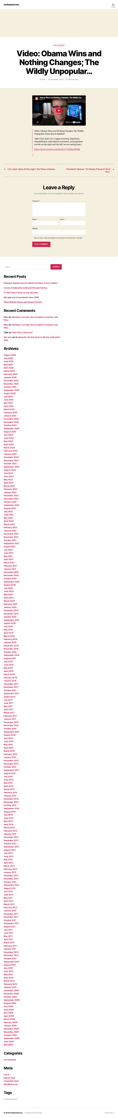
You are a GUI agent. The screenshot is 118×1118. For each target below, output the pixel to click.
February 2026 (10, 374)
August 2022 (10, 508)
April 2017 (8, 709)
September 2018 (11, 655)
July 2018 (8, 661)
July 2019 (8, 626)
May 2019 (8, 630)
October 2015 (10, 767)
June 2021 (8, 553)
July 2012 (8, 891)
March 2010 (9, 981)
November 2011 (11, 917)
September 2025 (11, 390)
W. (45, 79)
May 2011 (8, 936)
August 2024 (10, 432)
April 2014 (8, 824)
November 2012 (11, 879)
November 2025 (11, 384)
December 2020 (11, 572)
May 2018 (8, 668)
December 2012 (11, 875)
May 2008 (8, 1045)
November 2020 (11, 575)
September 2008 (11, 1038)
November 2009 (11, 994)
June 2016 (8, 741)
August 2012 (10, 888)
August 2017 (10, 697)
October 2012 (10, 882)
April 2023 (8, 483)
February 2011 (10, 946)
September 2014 (11, 808)
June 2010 (8, 971)
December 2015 (11, 760)
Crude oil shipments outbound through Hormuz (25, 288)
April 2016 (8, 748)
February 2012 (10, 907)
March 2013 (9, 866)
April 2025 (8, 406)
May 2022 (8, 518)
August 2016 (10, 735)
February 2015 (10, 792)
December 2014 (11, 799)
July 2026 (8, 358)
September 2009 (11, 1000)
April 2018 (8, 671)
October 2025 (10, 387)
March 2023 (9, 486)
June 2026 (9, 361)
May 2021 (8, 556)
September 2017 (11, 693)
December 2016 (11, 722)
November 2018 (11, 649)
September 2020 (11, 582)
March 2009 (9, 1019)
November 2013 (11, 840)
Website (35, 228)
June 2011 (8, 933)
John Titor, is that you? (22, 332)
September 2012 (11, 885)
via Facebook (59, 45)
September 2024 (11, 428)
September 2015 (11, 770)
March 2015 (9, 789)
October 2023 (10, 463)
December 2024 (11, 419)
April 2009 (9, 1016)
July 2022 (8, 511)
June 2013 (8, 856)
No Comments (73, 79)
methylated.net (11, 5)
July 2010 (8, 968)
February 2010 (10, 984)
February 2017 (10, 716)
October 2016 (10, 729)
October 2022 (10, 502)
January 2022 (10, 531)
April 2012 (8, 901)
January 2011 (10, 949)
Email (62, 219)
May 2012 (8, 898)
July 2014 (8, 815)
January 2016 (10, 757)
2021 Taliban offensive (10, 1099)
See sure (8, 337)
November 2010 (11, 955)
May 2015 (8, 783)
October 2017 (10, 690)
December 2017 (11, 684)
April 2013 (8, 863)
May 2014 (8, 821)
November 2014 (11, 802)
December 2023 (11, 457)
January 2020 (10, 607)
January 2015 (10, 796)
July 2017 (8, 700)
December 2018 (11, 646)
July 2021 (8, 550)
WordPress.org (11, 1084)
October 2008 (10, 1035)
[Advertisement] (59, 23)
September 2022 (11, 505)
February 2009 (10, 1022)
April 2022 (8, 521)
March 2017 (9, 713)
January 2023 (10, 492)
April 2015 (8, 786)
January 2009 (10, 1025)
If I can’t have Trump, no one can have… (21, 292)
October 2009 (10, 997)
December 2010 (11, 952)
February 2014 (10, 831)
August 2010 (10, 965)
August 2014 (10, 812)
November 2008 (11, 1032)
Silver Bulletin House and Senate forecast (23, 302)
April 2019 (8, 633)
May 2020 (8, 594)
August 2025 (10, 393)
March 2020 (9, 601)
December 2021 (11, 534)
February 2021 (10, 566)
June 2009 (9, 1010)
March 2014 (9, 827)
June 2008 (9, 1041)
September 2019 (11, 620)
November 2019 (11, 614)
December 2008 (11, 1029)
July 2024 (8, 435)
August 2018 (10, 658)
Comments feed (11, 1081)
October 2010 (10, 958)
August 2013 (10, 850)
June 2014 (8, 818)
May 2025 (8, 403)
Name (34, 219)
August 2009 (10, 1003)
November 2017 (11, 687)
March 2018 (9, 674)
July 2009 (8, 1006)
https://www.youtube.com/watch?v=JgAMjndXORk (57, 149)
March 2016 (9, 751)
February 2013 (10, 869)
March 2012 (9, 904)
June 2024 (9, 438)
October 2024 (10, 425)
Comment (36, 201)
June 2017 (8, 703)
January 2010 (10, 987)
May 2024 (8, 441)
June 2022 (9, 515)
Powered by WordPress (33, 1113)
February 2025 (10, 412)
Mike (6, 317)
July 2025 (8, 396)
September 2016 (11, 732)
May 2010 (8, 974)
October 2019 (10, 617)
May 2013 (8, 859)
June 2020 (9, 591)
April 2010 (8, 978)
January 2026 (10, 377)
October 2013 (10, 843)
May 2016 (8, 744)
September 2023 (11, 467)
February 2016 (10, 754)
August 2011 (9, 926)
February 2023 (10, 489)
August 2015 (10, 773)
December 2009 (11, 990)
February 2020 (10, 604)
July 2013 (8, 853)
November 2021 (11, 537)
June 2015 (8, 780)
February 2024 (10, 451)
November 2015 (11, 764)
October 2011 (10, 920)
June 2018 (8, 665)
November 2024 (11, 422)
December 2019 (11, 610)
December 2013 (11, 837)
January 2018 (10, 681)
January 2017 (10, 719)
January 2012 (10, 910)
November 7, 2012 (57, 79)
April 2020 (8, 598)
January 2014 (10, 834)
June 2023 (9, 476)
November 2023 (11, 460)
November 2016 (11, 725)
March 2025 (9, 409)
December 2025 (11, 380)
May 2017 (8, 706)
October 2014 (10, 805)
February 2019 (10, 639)
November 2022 (11, 499)
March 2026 (9, 371)
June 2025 (9, 400)
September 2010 (11, 962)
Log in (6, 1074)
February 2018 (10, 677)
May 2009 (8, 1013)
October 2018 (10, 652)
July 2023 (8, 473)
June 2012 (8, 895)
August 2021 (10, 546)
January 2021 (10, 569)
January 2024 (10, 454)
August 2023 (10, 470)
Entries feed (9, 1078)
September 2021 (11, 543)
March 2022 (9, 524)
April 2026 (8, 368)
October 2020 (10, 578)
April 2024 (8, 444)
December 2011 (11, 914)
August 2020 (10, 585)
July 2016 (8, 738)
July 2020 (8, 588)
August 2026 (10, 355)
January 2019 (10, 642)
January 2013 (10, 872)
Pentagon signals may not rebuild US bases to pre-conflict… (31, 283)
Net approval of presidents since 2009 (21, 297)
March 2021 (9, 562)
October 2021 (10, 540)
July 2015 (8, 776)
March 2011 (9, 942)
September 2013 (11, 847)
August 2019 (10, 623)
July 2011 (8, 930)
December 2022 (11, 495)
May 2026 (8, 365)
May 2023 (8, 479)
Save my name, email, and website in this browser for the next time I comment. (58, 238)
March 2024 (9, 448)
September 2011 (11, 923)
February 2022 (10, 527)
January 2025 (10, 416)
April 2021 (8, 559)
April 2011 (8, 939)
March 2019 (9, 636)
